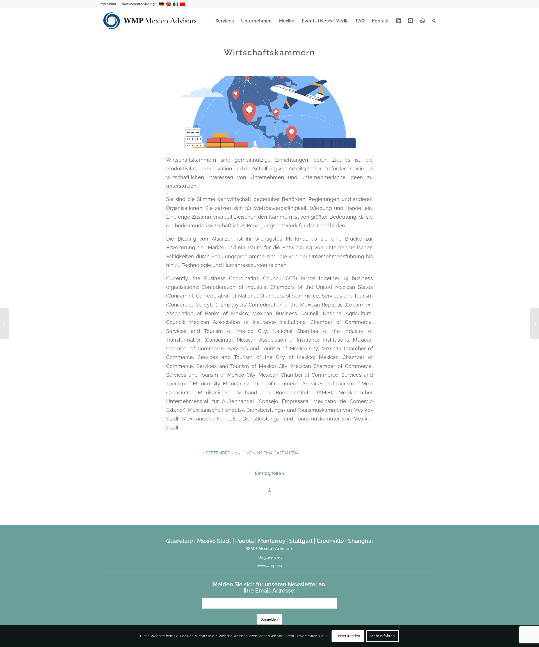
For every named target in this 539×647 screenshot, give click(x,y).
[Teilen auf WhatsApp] (269, 490)
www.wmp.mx (269, 565)
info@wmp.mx (269, 558)
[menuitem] (109, 4)
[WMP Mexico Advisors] (150, 21)
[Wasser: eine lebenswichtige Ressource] (534, 323)
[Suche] (434, 21)
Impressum (108, 4)
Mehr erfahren (382, 636)
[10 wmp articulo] (269, 112)
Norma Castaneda (278, 453)
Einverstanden (348, 636)
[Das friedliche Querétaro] (4, 323)
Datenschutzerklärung (138, 4)
